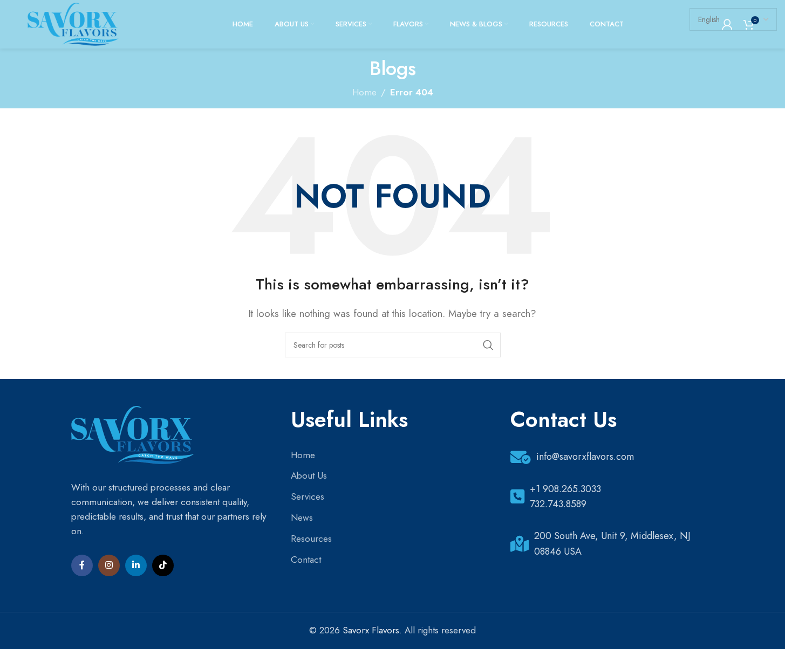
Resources (311, 538)
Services (307, 496)
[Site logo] (73, 23)
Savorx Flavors (371, 630)
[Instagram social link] (109, 565)
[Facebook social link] (82, 565)
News (302, 517)
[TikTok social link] (163, 565)
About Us (309, 475)
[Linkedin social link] (136, 565)
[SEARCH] (488, 345)
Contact (306, 559)
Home (303, 454)
